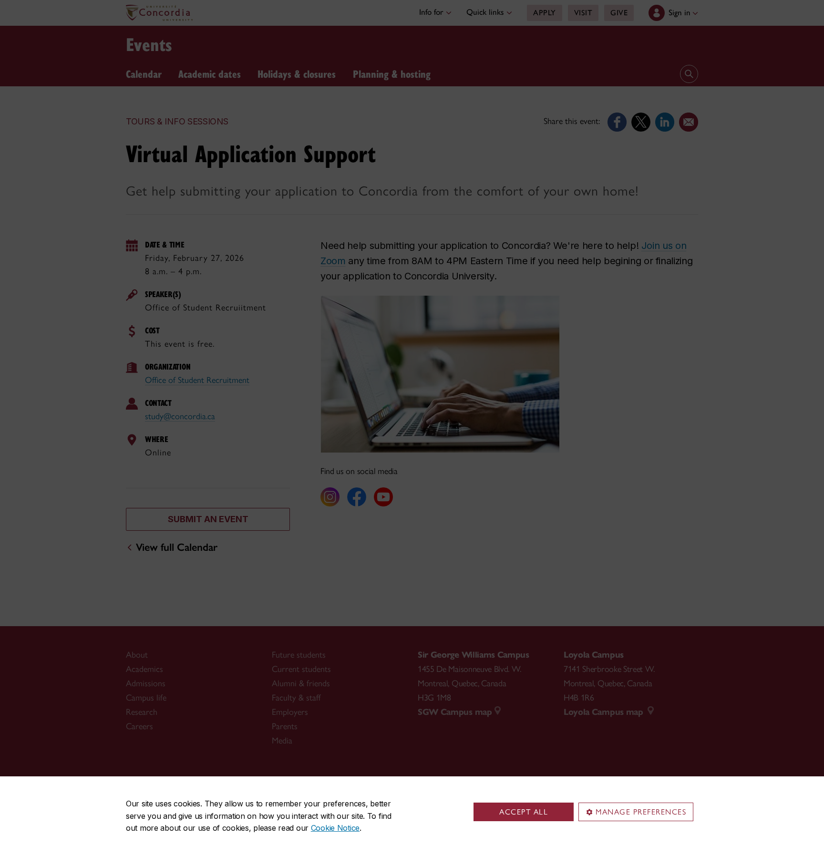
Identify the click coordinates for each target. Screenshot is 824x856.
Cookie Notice (335, 828)
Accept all (523, 811)
